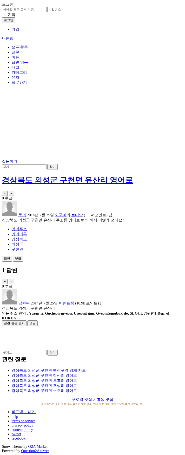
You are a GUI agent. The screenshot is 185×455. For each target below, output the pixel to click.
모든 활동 (20, 47)
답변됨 (24, 303)
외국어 (60, 215)
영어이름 (19, 234)
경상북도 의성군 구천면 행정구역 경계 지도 (49, 370)
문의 (22, 215)
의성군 (17, 244)
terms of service (23, 421)
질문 (15, 52)
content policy (22, 430)
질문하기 (19, 82)
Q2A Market (37, 446)
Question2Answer (35, 451)
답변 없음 (20, 62)
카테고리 (19, 72)
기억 (11, 15)
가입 (15, 29)
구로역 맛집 (82, 399)
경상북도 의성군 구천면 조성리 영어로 (44, 385)
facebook (19, 438)
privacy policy (22, 425)
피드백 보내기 (24, 412)
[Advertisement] (92, 123)
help (15, 417)
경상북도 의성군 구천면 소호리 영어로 (44, 391)
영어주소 (19, 229)
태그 (15, 67)
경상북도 (19, 239)
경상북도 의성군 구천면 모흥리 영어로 (44, 380)
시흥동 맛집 (103, 399)
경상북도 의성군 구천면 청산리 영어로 (44, 375)
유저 (15, 77)
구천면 (17, 249)
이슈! (16, 57)
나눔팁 (7, 38)
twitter (16, 434)
